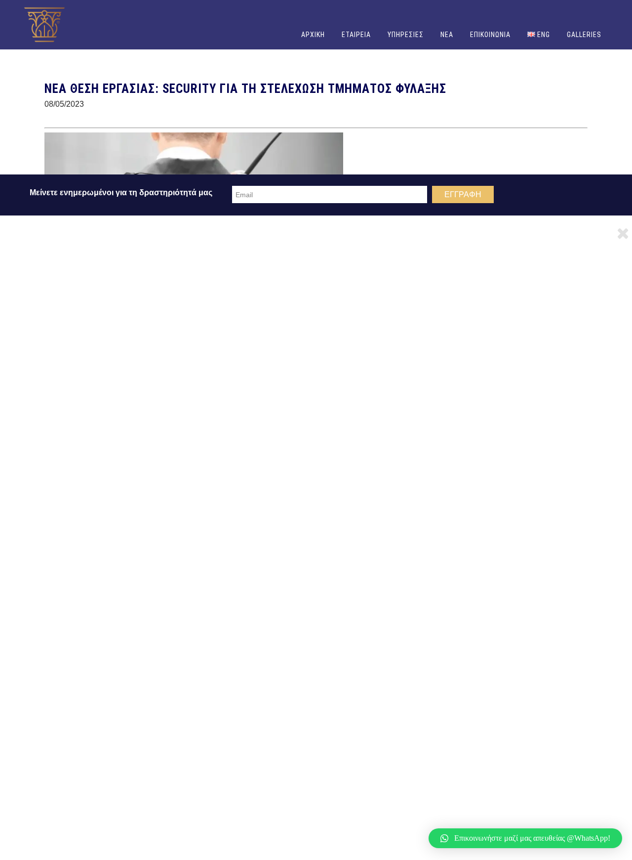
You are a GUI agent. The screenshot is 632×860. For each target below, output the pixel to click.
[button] (525, 838)
